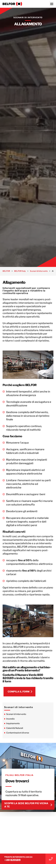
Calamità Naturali (14, 728)
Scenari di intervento (16, 714)
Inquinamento (13, 723)
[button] (4, 859)
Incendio (10, 719)
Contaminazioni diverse (17, 733)
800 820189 (12, 860)
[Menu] (51, 4)
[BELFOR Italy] (28, 3)
